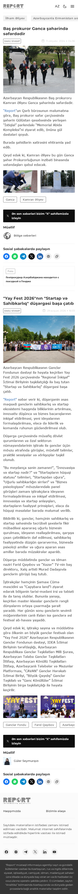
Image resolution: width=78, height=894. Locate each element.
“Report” (10, 111)
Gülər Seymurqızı (26, 761)
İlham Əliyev (15, 18)
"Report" (10, 399)
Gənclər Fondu (16, 725)
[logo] (13, 6)
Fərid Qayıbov (44, 725)
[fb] (6, 256)
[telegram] (23, 256)
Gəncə (10, 199)
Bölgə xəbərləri (25, 235)
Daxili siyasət (12, 41)
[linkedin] (40, 256)
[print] (48, 256)
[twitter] (31, 256)
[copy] (57, 256)
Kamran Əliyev (33, 199)
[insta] (16, 852)
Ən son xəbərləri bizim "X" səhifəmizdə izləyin (40, 216)
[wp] (15, 256)
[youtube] (54, 852)
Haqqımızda (12, 811)
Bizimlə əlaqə (56, 811)
